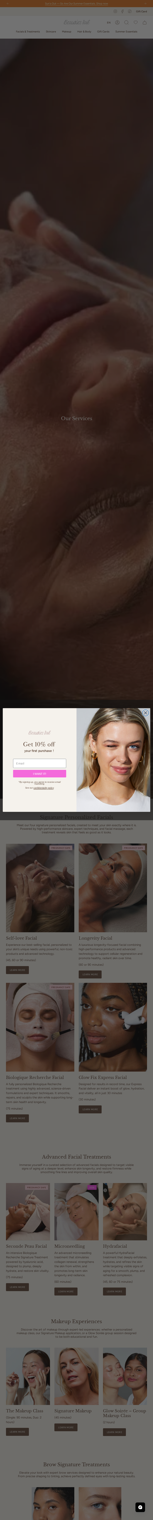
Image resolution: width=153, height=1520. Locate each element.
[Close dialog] (145, 713)
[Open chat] (140, 1507)
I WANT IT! (39, 773)
